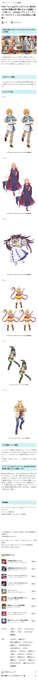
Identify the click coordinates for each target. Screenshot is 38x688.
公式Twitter (19, 67)
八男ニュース (6, 2)
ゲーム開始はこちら (19, 71)
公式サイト (19, 493)
